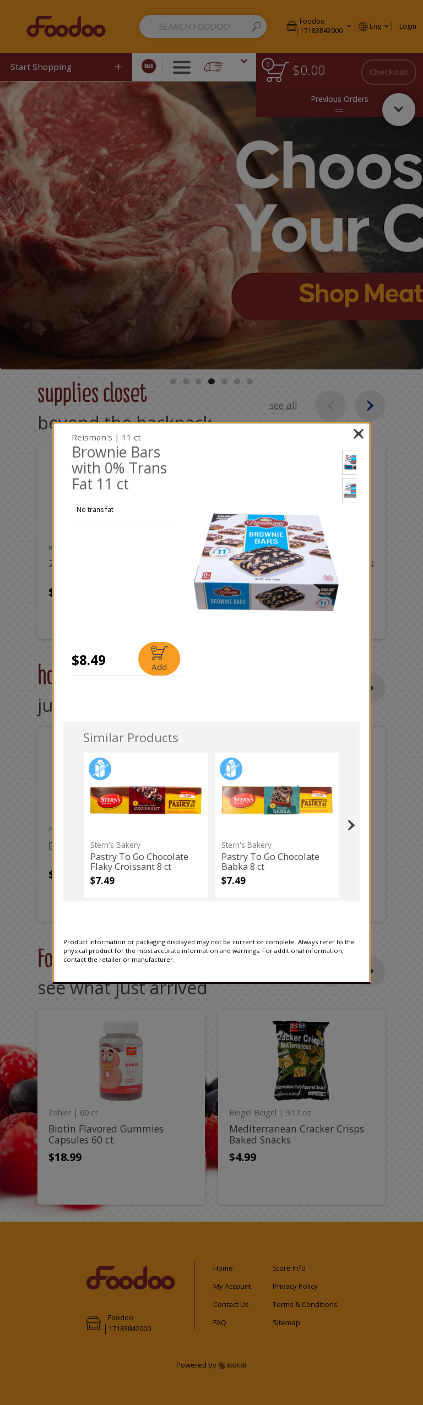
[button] (266, 562)
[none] (146, 825)
